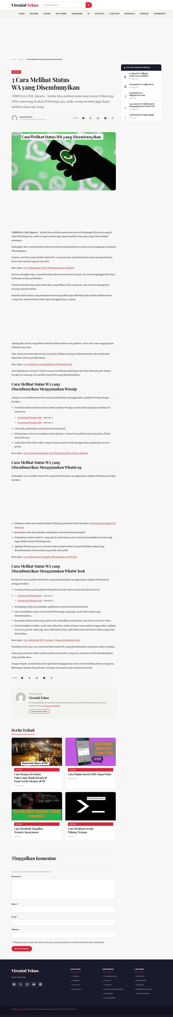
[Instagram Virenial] (27, 984)
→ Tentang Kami (109, 976)
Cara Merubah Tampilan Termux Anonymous (28, 830)
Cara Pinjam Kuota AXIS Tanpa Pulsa (89, 774)
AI (89, 14)
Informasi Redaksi (52, 706)
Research (130, 14)
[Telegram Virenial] (40, 984)
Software (61, 14)
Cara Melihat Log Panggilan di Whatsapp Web (47, 364)
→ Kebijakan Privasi (143, 989)
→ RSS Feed (139, 976)
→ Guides (75, 976)
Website (15, 929)
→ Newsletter (140, 980)
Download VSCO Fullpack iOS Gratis (137, 94)
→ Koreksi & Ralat (142, 993)
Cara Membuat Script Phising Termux (80, 830)
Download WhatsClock (30, 595)
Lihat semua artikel (39, 711)
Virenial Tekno (39, 698)
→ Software (75, 980)
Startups (114, 14)
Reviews (34, 14)
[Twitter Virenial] (20, 984)
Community (160, 14)
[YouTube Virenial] (33, 984)
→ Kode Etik (107, 993)
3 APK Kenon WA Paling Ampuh (141, 115)
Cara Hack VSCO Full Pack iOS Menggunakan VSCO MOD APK (142, 105)
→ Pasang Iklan (109, 998)
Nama (15, 904)
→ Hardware (76, 989)
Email (15, 917)
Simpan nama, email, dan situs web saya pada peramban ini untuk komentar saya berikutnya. (59, 942)
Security (99, 14)
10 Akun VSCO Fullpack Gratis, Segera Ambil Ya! (138, 74)
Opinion (144, 14)
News (22, 14)
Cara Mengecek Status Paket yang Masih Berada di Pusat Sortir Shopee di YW (30, 777)
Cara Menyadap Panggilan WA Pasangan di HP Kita (50, 556)
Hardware (77, 14)
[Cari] (89, 5)
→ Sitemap (139, 984)
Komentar (17, 876)
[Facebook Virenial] (14, 984)
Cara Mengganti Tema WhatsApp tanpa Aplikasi (48, 267)
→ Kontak (106, 980)
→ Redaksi (106, 984)
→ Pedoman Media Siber (112, 989)
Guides (47, 14)
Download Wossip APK (30, 417)
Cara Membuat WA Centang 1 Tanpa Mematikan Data (51, 640)
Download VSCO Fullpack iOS (141, 84)
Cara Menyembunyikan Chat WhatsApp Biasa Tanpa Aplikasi (55, 453)
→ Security (75, 984)
